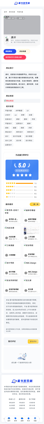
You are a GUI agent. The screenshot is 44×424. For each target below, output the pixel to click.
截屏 (29, 123)
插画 (14, 128)
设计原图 (29, 136)
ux (16, 115)
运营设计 (8, 145)
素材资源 (12, 12)
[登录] (40, 3)
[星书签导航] (22, 3)
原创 (17, 119)
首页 (5, 12)
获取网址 (9, 51)
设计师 (18, 140)
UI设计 (7, 115)
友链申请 (22, 405)
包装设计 (8, 119)
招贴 (6, 128)
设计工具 (8, 140)
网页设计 (19, 132)
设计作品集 (17, 136)
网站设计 (8, 132)
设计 (6, 136)
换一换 (35, 204)
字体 (33, 119)
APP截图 (19, 111)
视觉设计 (30, 132)
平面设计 (8, 123)
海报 (22, 128)
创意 (22, 115)
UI (28, 111)
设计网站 (29, 140)
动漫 (30, 115)
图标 (25, 119)
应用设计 (19, 123)
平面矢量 (20, 12)
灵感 (30, 128)
